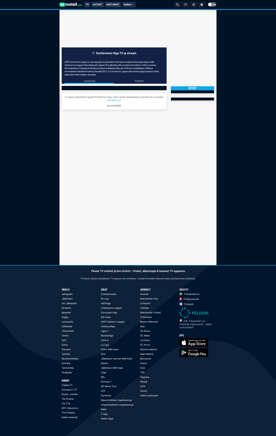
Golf (64, 340)
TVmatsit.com (114, 100)
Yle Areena (67, 398)
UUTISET (97, 4)
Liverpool (145, 303)
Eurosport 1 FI (69, 389)
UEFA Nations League (112, 321)
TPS (142, 372)
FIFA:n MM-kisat (109, 349)
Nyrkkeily (106, 395)
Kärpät (143, 381)
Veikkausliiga (108, 326)
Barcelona (145, 358)
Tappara (144, 377)
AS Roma (145, 330)
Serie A (105, 340)
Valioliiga (106, 303)
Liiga (103, 372)
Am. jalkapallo (69, 303)
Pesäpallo (67, 372)
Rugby (65, 317)
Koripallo (66, 307)
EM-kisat (106, 317)
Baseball (66, 312)
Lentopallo (67, 321)
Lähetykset (89, 80)
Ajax (142, 326)
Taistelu (66, 354)
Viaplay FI (67, 385)
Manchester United (150, 312)
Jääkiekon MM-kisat (112, 367)
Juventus (145, 340)
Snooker (66, 349)
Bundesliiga (107, 335)
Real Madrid (146, 354)
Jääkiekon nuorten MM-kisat (116, 358)
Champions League (111, 307)
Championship (108, 294)
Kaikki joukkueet (149, 395)
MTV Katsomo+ (70, 408)
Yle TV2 (66, 403)
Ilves (142, 367)
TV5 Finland (68, 412)
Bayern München (149, 321)
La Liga (105, 344)
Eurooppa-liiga (109, 312)
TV (87, 4)
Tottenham (146, 317)
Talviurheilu (68, 367)
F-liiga (104, 414)
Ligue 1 (105, 330)
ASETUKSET (113, 4)
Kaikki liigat (107, 418)
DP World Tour (109, 386)
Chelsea (144, 307)
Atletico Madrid (148, 349)
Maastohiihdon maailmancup (116, 400)
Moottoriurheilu (70, 358)
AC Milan (145, 335)
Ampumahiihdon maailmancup (117, 404)
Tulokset (139, 80)
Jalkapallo (67, 294)
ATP (103, 390)
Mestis (104, 363)
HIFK (142, 386)
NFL (103, 377)
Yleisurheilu (68, 330)
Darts (65, 344)
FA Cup (105, 298)
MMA (104, 409)
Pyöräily (66, 363)
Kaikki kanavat (69, 417)
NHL (103, 354)
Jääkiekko (67, 298)
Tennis (65, 335)
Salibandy (67, 326)
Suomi (143, 363)
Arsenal (144, 294)
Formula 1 (106, 381)
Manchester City (149, 298)
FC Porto (145, 344)
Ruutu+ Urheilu (70, 394)
